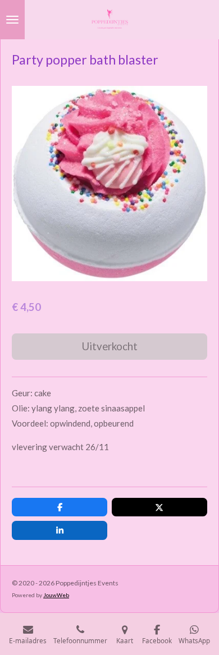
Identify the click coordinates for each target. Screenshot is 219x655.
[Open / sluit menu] (12, 19)
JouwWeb (56, 595)
